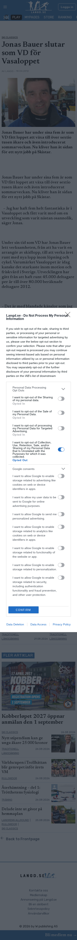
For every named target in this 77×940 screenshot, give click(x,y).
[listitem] (38, 389)
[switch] (61, 399)
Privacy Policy (62, 624)
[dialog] (38, 470)
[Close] (69, 316)
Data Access (38, 624)
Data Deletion (15, 624)
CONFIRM (23, 609)
